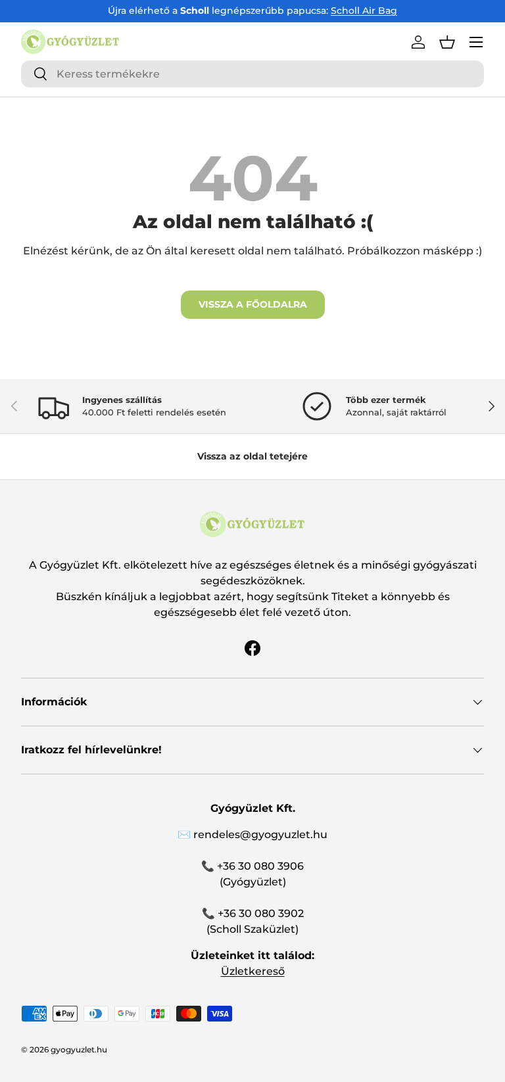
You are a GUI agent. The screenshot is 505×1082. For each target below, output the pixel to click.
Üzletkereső (253, 971)
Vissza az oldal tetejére (252, 456)
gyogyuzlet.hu (79, 1049)
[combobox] (252, 73)
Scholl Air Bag (364, 10)
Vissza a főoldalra (253, 304)
